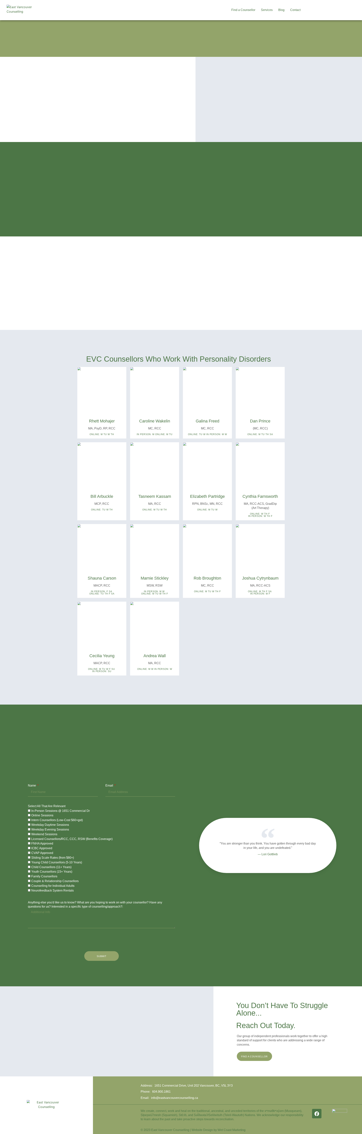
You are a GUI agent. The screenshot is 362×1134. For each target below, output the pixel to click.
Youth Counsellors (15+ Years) (51, 871)
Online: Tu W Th (102, 509)
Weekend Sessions (44, 834)
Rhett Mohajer (102, 421)
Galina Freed (207, 421)
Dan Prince (260, 421)
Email (109, 785)
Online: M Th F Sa (260, 591)
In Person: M (145, 434)
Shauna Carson (102, 578)
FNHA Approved (42, 843)
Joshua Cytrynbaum (260, 578)
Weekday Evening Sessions (50, 829)
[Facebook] (316, 1113)
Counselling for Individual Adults (52, 885)
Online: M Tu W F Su (101, 669)
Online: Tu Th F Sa (101, 593)
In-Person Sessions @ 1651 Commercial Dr (60, 810)
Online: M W (145, 669)
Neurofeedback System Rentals (52, 890)
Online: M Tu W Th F (154, 593)
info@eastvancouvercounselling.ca (174, 1097)
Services (267, 10)
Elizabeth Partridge (207, 496)
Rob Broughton (207, 578)
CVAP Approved (42, 853)
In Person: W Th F (260, 516)
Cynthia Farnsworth (260, 496)
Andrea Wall (154, 655)
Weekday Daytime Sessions (50, 824)
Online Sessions (42, 815)
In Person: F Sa (101, 591)
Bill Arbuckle (101, 496)
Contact (295, 10)
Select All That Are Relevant (46, 806)
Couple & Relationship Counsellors (55, 881)
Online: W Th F (260, 514)
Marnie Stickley (155, 578)
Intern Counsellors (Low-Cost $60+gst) (57, 820)
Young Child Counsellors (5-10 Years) (56, 862)
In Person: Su (101, 671)
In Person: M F (260, 593)
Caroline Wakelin (154, 421)
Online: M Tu (164, 434)
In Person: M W (216, 434)
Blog (281, 10)
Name (32, 785)
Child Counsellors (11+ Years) (51, 867)
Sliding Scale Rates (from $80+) (52, 857)
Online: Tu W (197, 434)
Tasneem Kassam (154, 496)
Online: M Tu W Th (102, 434)
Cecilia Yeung (101, 655)
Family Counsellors (44, 876)
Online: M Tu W (207, 509)
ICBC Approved (41, 848)
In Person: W (163, 669)
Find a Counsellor (243, 10)
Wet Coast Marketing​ (231, 1130)
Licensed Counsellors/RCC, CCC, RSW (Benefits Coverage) (72, 839)
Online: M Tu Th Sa (260, 434)
